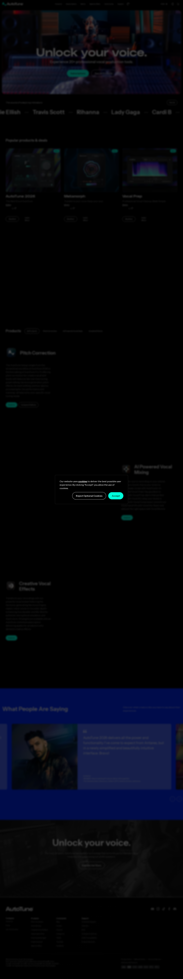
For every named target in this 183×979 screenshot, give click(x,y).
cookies (82, 481)
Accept (116, 495)
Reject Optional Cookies (89, 495)
